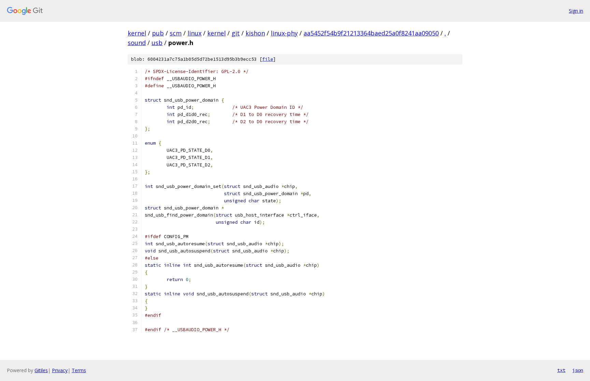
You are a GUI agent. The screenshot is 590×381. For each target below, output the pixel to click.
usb (157, 43)
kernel (137, 33)
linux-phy (284, 33)
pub (158, 33)
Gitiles (41, 370)
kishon (255, 33)
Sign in (576, 11)
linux (194, 33)
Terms (79, 370)
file (267, 59)
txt (561, 370)
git (235, 33)
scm (176, 33)
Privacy (60, 370)
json (577, 370)
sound (137, 43)
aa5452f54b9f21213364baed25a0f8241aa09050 (371, 33)
